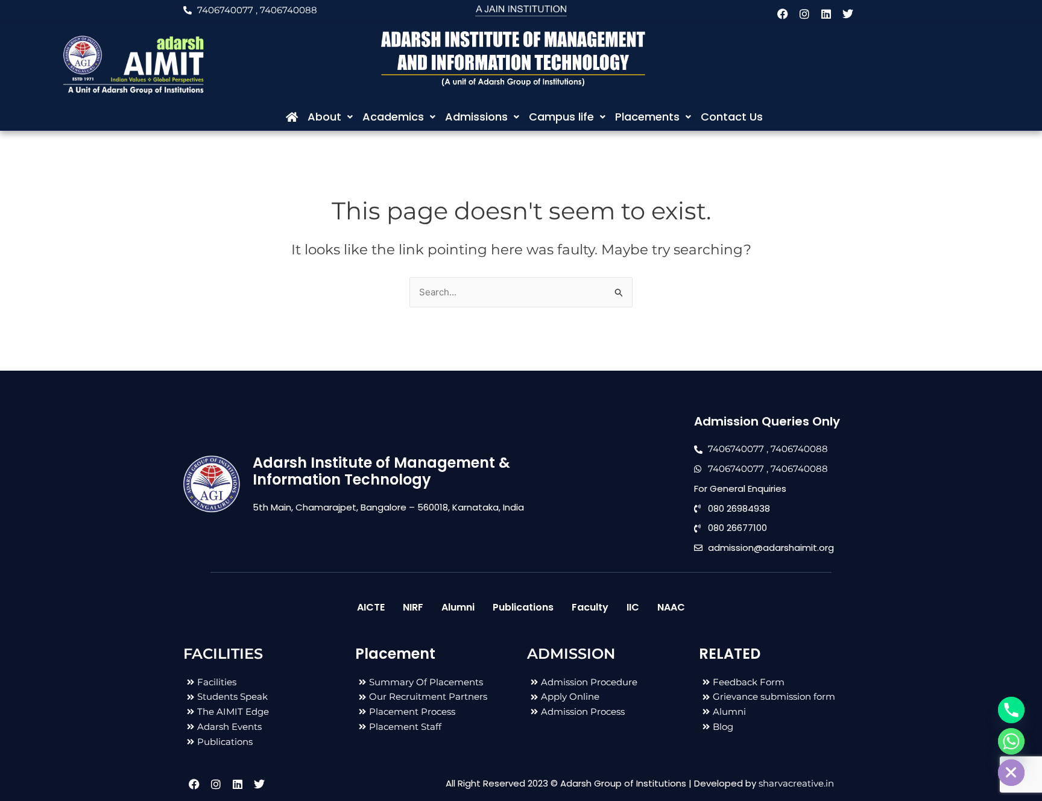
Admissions (476, 116)
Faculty (590, 607)
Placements (647, 116)
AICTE (371, 607)
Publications (523, 607)
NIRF (413, 607)
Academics (393, 116)
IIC (633, 607)
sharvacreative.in (796, 783)
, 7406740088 (286, 10)
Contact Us (732, 116)
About (324, 116)
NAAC (671, 607)
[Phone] (1011, 710)
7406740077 (225, 10)
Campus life (561, 116)
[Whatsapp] (1011, 741)
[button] (330, 117)
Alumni (458, 607)
